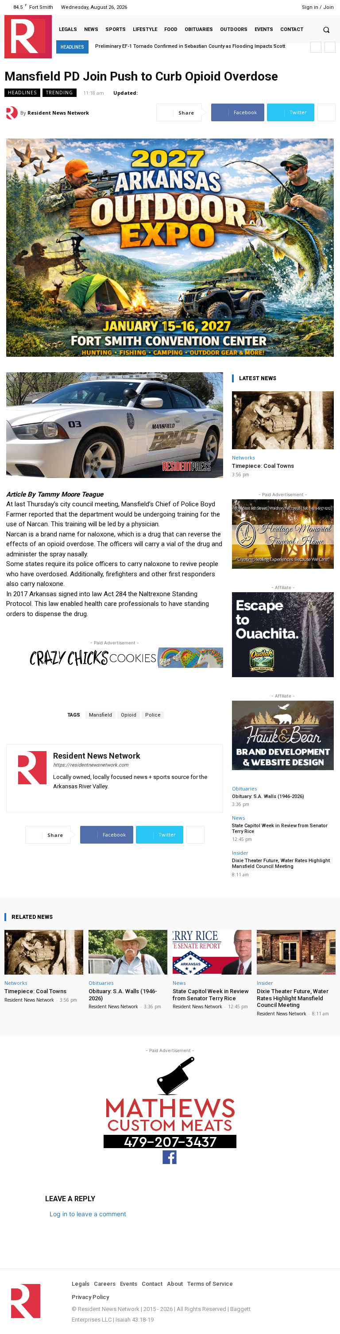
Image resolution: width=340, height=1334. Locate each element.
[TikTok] (261, 7)
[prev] (315, 47)
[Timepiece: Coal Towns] (283, 420)
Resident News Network (58, 112)
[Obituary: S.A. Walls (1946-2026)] (128, 952)
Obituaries (244, 788)
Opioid (128, 715)
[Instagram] (239, 7)
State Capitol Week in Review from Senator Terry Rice (280, 828)
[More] (326, 112)
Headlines (22, 92)
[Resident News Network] (28, 36)
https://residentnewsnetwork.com (90, 765)
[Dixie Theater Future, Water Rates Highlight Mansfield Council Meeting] (296, 952)
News (238, 817)
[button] (326, 29)
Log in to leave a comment (88, 1214)
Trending (59, 92)
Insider (240, 852)
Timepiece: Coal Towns (263, 466)
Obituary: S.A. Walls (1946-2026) (268, 796)
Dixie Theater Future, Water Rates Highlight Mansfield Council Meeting (281, 863)
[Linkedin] (250, 7)
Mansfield (100, 715)
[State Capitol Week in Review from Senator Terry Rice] (212, 952)
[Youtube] (284, 7)
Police (153, 715)
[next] (330, 47)
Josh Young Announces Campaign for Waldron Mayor (159, 46)
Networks (243, 457)
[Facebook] (228, 7)
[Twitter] (272, 7)
